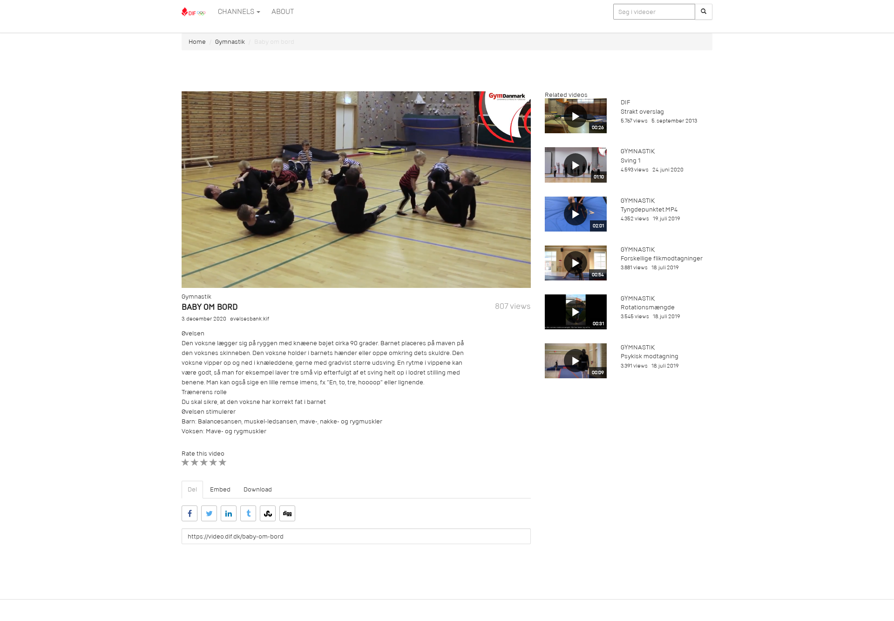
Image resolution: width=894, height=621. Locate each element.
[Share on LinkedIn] (229, 513)
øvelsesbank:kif (249, 319)
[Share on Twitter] (209, 513)
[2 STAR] (195, 462)
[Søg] (703, 12)
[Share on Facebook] (189, 513)
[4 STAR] (213, 462)
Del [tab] (192, 489)
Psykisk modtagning (649, 356)
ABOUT (282, 12)
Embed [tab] (220, 489)
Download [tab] (258, 489)
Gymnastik (230, 41)
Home (197, 41)
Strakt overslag (642, 111)
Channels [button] (237, 12)
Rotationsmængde (648, 307)
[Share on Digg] (287, 513)
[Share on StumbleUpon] (268, 513)
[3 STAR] (204, 462)
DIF (625, 102)
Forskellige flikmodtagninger (662, 258)
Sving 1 (631, 160)
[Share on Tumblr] (248, 513)
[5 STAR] (223, 462)
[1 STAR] (186, 462)
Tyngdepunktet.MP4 (649, 209)
